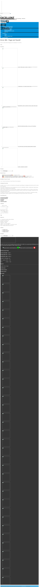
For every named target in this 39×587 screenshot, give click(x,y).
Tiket (5, 35)
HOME (3, 24)
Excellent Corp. (5, 229)
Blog (3, 25)
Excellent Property (5, 230)
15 (6, 210)
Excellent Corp (2, 267)
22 (6, 211)
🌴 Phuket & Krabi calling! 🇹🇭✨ (7, 175)
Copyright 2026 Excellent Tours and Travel (7, 586)
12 (3, 210)
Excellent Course (5, 231)
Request (4, 33)
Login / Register (3, 21)
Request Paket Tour (8, 36)
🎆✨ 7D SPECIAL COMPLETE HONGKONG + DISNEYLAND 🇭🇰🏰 (13, 176)
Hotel (5, 34)
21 (5, 211)
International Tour (8, 27)
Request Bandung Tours (9, 30)
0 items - (3, 20)
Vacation (6, 31)
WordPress (28, 586)
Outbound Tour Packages (7, 26)
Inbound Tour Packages (7, 28)
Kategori (1, 235)
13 (4, 210)
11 (2, 210)
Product (1, 170)
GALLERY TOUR (5, 37)
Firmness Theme (18, 586)
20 (4, 211)
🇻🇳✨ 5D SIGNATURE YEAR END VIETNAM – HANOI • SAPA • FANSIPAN (15, 177)
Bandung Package (8, 29)
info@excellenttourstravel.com (11, 19)
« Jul (1, 215)
